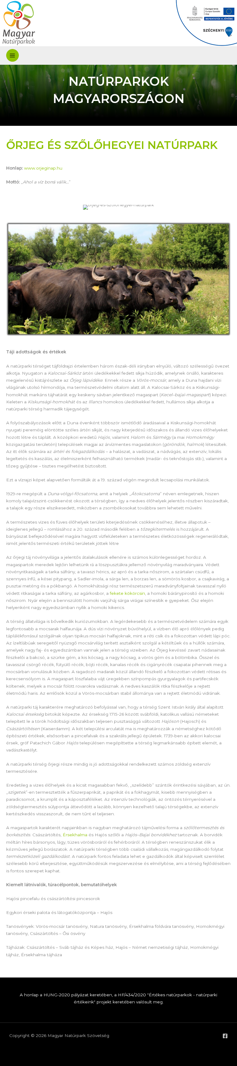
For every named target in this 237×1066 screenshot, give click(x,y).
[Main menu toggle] (12, 55)
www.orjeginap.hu (43, 168)
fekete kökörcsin (127, 593)
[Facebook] (225, 1036)
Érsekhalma (75, 834)
